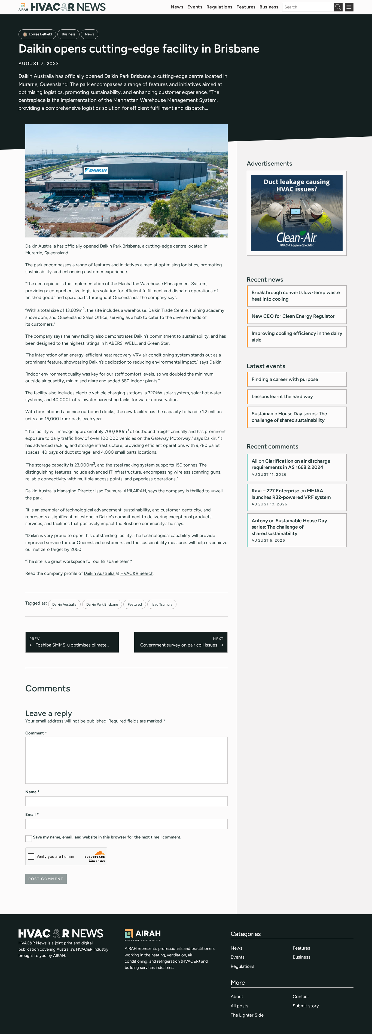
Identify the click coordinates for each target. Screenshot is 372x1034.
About (237, 996)
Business (269, 7)
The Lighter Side (247, 1015)
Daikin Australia (99, 573)
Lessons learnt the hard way (282, 396)
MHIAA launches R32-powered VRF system (291, 494)
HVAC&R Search (136, 573)
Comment (36, 733)
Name (32, 791)
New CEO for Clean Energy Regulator (293, 316)
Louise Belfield (40, 34)
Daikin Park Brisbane (102, 604)
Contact (301, 996)
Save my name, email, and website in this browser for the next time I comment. (107, 837)
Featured (135, 604)
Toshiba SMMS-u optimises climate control (71, 645)
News (177, 7)
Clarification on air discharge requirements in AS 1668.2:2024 (291, 464)
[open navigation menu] (349, 7)
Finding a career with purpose (285, 379)
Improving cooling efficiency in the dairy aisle (297, 336)
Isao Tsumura (162, 604)
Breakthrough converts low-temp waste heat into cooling (296, 295)
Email (32, 814)
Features (246, 7)
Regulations (219, 7)
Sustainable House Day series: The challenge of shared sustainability (289, 417)
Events (194, 7)
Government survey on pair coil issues (178, 645)
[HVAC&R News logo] (62, 7)
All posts (239, 1005)
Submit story (306, 1005)
